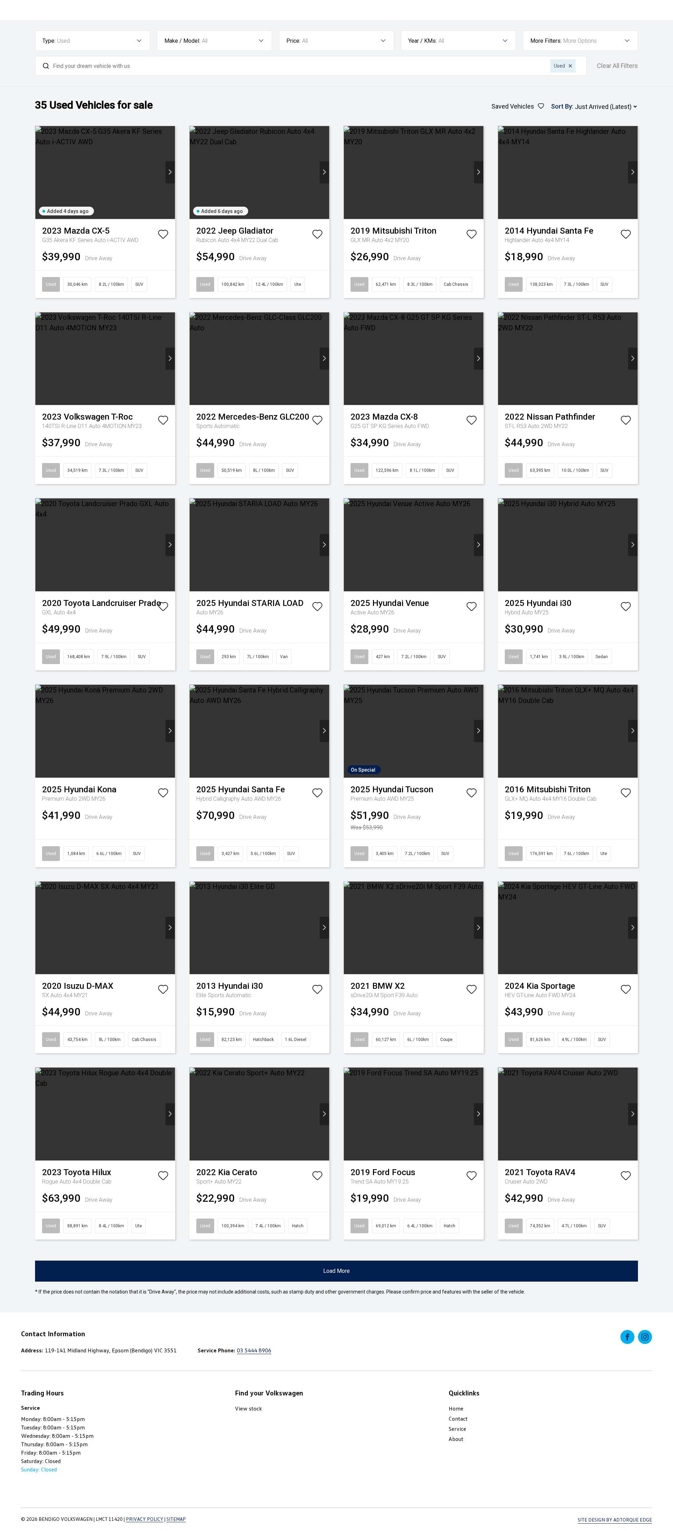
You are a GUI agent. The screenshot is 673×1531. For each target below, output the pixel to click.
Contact (458, 1418)
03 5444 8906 (254, 1350)
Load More (336, 1271)
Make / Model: (182, 40)
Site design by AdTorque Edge (615, 1520)
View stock (248, 1408)
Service (457, 1428)
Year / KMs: (422, 40)
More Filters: (546, 40)
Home (456, 1408)
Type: (48, 40)
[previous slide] (40, 172)
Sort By (561, 106)
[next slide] (170, 172)
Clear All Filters (617, 65)
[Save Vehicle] (163, 236)
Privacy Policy (144, 1519)
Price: (293, 40)
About (456, 1438)
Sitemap (176, 1519)
